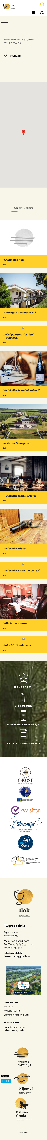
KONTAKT (8, 1006)
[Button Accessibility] (42, 16)
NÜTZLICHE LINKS (12, 1011)
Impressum (23, 1132)
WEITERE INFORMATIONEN (16, 1015)
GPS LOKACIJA (15, 56)
